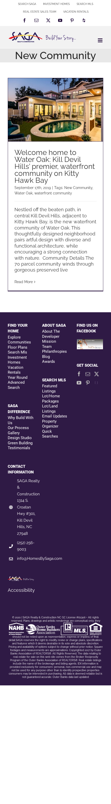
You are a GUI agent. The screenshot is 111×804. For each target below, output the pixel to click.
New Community (78, 188)
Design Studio (20, 438)
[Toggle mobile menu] (100, 40)
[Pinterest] (87, 382)
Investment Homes (17, 360)
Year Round (17, 377)
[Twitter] (96, 374)
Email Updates (54, 416)
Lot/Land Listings (50, 409)
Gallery (14, 433)
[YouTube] (79, 382)
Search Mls (17, 352)
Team (47, 346)
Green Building (20, 443)
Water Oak (23, 193)
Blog (46, 356)
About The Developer (51, 334)
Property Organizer (50, 424)
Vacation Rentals (15, 370)
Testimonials (19, 448)
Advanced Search (16, 385)
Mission (49, 341)
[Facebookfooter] (90, 341)
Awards (48, 361)
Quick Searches (50, 434)
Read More (23, 282)
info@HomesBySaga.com (39, 558)
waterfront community (53, 193)
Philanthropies (54, 351)
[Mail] (87, 374)
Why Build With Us (20, 420)
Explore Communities (19, 340)
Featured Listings (49, 388)
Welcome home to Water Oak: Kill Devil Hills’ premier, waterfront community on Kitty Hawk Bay (54, 166)
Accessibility (21, 590)
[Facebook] (79, 374)
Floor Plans (17, 347)
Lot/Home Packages (51, 399)
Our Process (18, 427)
